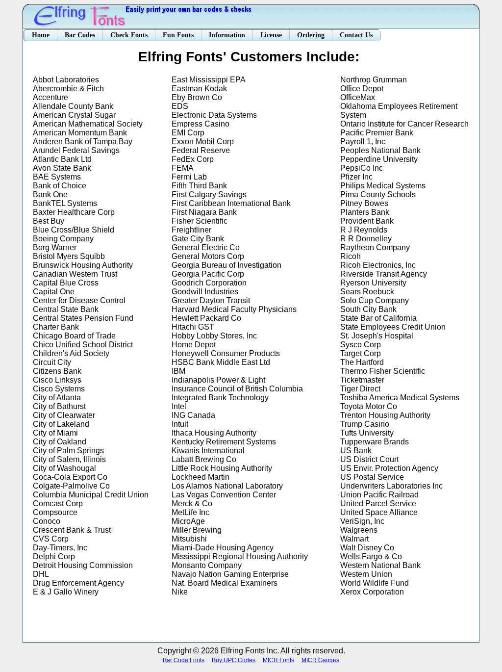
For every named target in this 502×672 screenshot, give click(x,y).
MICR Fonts (278, 660)
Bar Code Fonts (183, 660)
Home (41, 35)
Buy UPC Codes (233, 660)
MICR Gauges (320, 660)
